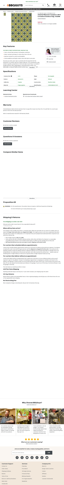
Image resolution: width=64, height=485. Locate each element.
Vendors (44, 476)
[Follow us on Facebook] (17, 457)
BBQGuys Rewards (26, 476)
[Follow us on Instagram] (31, 457)
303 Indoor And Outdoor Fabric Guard (34, 96)
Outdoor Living (10, 11)
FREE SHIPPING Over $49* (32, 1)
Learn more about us (31, 404)
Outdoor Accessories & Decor (21, 11)
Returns (3, 473)
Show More (32, 67)
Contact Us (4, 466)
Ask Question (7, 143)
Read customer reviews (31, 443)
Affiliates (44, 473)
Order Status (5, 468)
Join (48, 452)
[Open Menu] (4, 5)
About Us (44, 466)
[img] (21, 28)
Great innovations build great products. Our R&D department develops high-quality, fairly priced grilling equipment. (55, 429)
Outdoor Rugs (31, 11)
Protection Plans (26, 473)
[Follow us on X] (22, 457)
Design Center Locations (47, 468)
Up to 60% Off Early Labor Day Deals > (32, 9)
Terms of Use (5, 476)
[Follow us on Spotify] (46, 457)
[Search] (43, 5)
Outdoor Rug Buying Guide (10, 96)
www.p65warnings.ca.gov (30, 208)
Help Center (4, 481)
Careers (44, 471)
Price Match (25, 468)
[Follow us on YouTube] (27, 457)
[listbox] (4, 14)
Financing (24, 466)
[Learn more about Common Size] (11, 76)
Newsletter (24, 481)
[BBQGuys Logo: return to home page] (15, 5)
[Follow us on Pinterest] (37, 457)
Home (4, 11)
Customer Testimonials (47, 478)
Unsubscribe (5, 483)
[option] (4, 15)
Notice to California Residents (9, 478)
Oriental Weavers (42, 18)
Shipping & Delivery (6, 471)
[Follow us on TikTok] (41, 457)
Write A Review (8, 128)
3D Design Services (26, 471)
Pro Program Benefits (27, 478)
